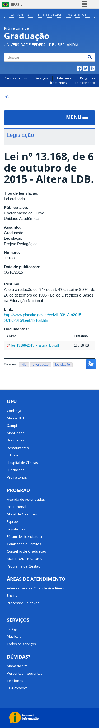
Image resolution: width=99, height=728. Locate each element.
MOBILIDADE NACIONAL (25, 558)
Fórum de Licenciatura (24, 536)
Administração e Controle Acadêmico (36, 588)
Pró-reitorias (17, 477)
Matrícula (14, 636)
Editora (12, 455)
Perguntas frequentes (25, 673)
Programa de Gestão (23, 566)
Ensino (12, 595)
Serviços (41, 78)
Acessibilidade (22, 15)
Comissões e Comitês (24, 543)
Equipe (12, 521)
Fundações (16, 470)
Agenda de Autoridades (26, 499)
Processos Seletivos (23, 602)
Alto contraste (50, 15)
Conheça (14, 410)
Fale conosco (85, 83)
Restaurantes (18, 447)
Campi (12, 425)
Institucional (16, 506)
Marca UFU (15, 418)
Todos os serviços (21, 643)
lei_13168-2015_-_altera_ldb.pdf (35, 345)
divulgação (41, 364)
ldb (24, 364)
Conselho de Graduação (26, 551)
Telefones (63, 78)
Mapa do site (78, 15)
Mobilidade (16, 432)
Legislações (16, 529)
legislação (62, 364)
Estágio (12, 629)
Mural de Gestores (22, 514)
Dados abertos (15, 78)
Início (8, 97)
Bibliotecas (15, 440)
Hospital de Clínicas (22, 462)
